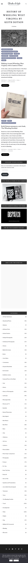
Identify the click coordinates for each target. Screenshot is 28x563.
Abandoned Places (7, 49)
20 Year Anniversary (7, 316)
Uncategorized (6, 507)
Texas (4, 495)
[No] (26, 558)
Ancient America (6, 333)
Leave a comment (11, 81)
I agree (11, 560)
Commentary (6, 362)
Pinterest (15, 549)
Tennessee (5, 491)
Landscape (5, 395)
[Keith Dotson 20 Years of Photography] (14, 192)
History (17, 53)
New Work (4, 55)
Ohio (4, 433)
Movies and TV (6, 404)
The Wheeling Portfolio (8, 499)
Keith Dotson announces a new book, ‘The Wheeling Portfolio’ (13, 127)
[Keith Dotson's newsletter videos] (14, 216)
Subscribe (5, 174)
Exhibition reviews (7, 375)
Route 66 (5, 474)
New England (6, 416)
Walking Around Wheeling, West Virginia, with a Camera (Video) (12, 64)
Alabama (5, 325)
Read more (16, 560)
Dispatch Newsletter (7, 366)
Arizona (4, 345)
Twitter (19, 549)
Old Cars (5, 441)
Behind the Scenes (7, 53)
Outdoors (5, 445)
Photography (13, 55)
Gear (4, 383)
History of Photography (8, 391)
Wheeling (5, 528)
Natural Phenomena (7, 412)
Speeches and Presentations (9, 482)
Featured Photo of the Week (9, 379)
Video (3, 60)
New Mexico (5, 420)
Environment (5, 370)
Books (3, 120)
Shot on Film (5, 478)
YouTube (12, 549)
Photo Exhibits (6, 449)
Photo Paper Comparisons (9, 453)
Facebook (22, 549)
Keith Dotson (4, 80)
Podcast (4, 462)
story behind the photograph (9, 487)
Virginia (4, 516)
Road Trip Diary (6, 470)
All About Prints (6, 329)
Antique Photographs (7, 337)
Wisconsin (5, 532)
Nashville (5, 408)
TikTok (9, 549)
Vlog (4, 520)
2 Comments (10, 150)
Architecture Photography (9, 51)
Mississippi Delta (6, 399)
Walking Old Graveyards (8, 524)
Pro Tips (5, 466)
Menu (2, 4)
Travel (4, 503)
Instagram (6, 549)
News (9, 120)
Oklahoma (5, 437)
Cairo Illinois (5, 358)
